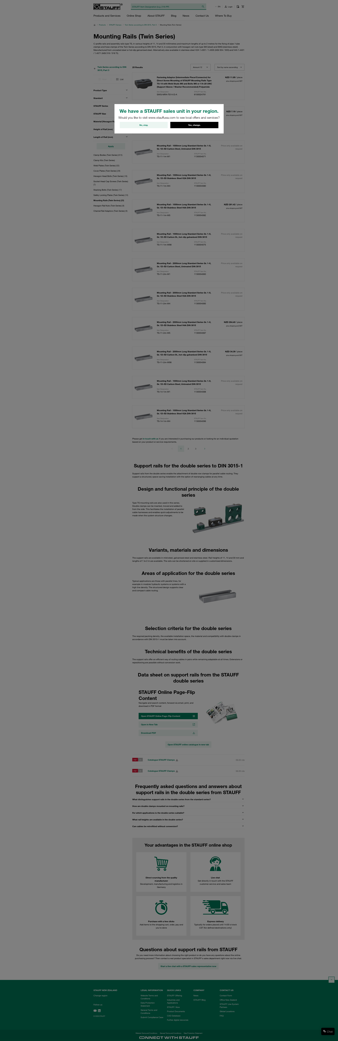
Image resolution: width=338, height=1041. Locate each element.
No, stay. (143, 125)
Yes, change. (194, 125)
